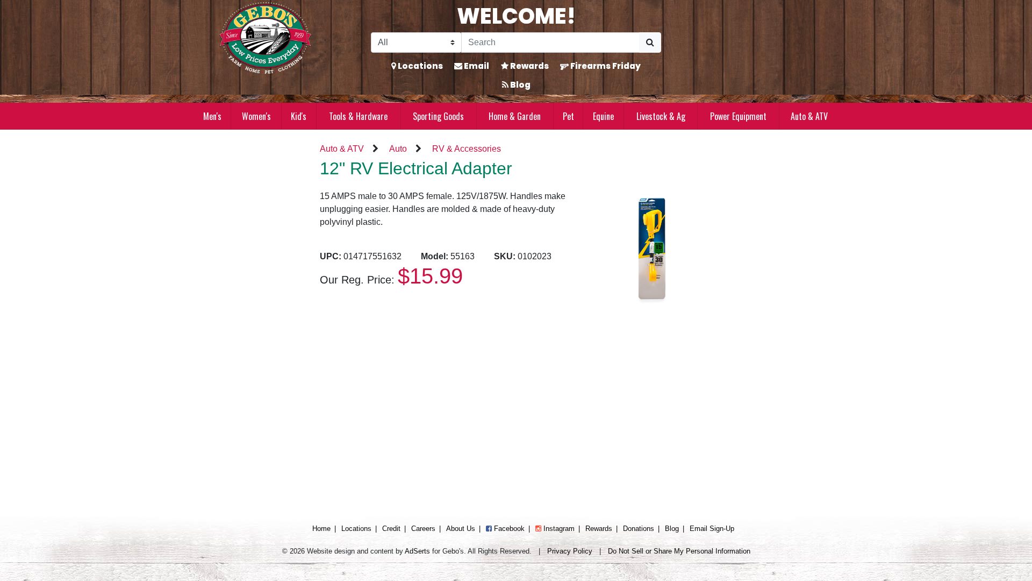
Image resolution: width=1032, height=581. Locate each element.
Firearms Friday (605, 66)
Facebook (508, 529)
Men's (212, 116)
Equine (603, 116)
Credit (391, 529)
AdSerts (417, 551)
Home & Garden (515, 116)
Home (321, 529)
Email (475, 66)
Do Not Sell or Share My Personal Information (679, 551)
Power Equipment (738, 116)
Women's (256, 116)
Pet (568, 116)
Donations (638, 529)
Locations (419, 66)
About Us (460, 529)
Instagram (558, 529)
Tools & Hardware (358, 116)
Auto (398, 148)
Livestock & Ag (660, 116)
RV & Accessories (466, 148)
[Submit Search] (650, 42)
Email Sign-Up (712, 529)
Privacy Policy (569, 551)
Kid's (298, 116)
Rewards (528, 66)
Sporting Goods (438, 116)
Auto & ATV (809, 116)
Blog (519, 84)
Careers (423, 529)
